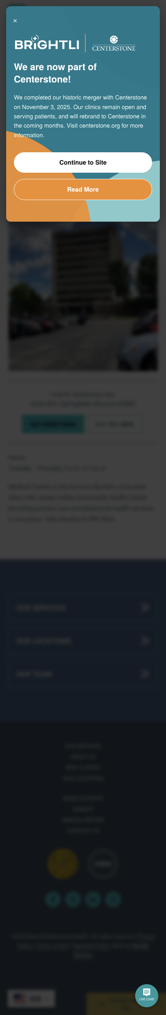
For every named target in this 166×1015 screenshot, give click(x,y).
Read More (83, 189)
